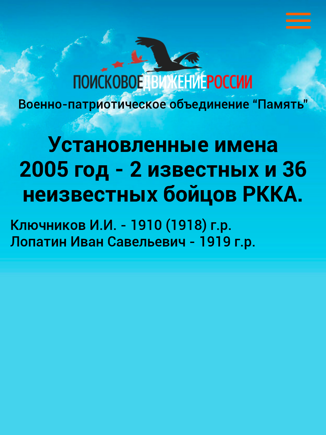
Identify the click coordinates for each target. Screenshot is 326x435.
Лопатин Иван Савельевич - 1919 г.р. (133, 241)
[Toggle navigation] (298, 21)
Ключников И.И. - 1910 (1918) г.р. (121, 225)
